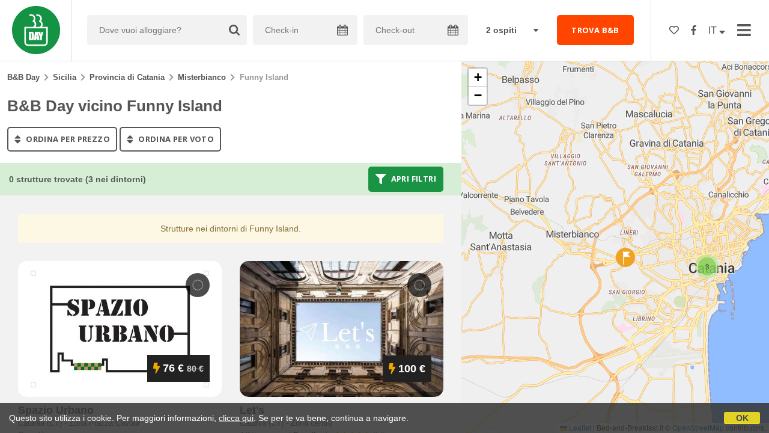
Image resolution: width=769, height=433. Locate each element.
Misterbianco (202, 77)
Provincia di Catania (127, 77)
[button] (707, 266)
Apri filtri (412, 179)
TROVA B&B (595, 30)
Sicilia (64, 77)
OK (742, 418)
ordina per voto (175, 139)
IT (713, 30)
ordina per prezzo (67, 139)
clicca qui (236, 418)
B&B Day (23, 77)
